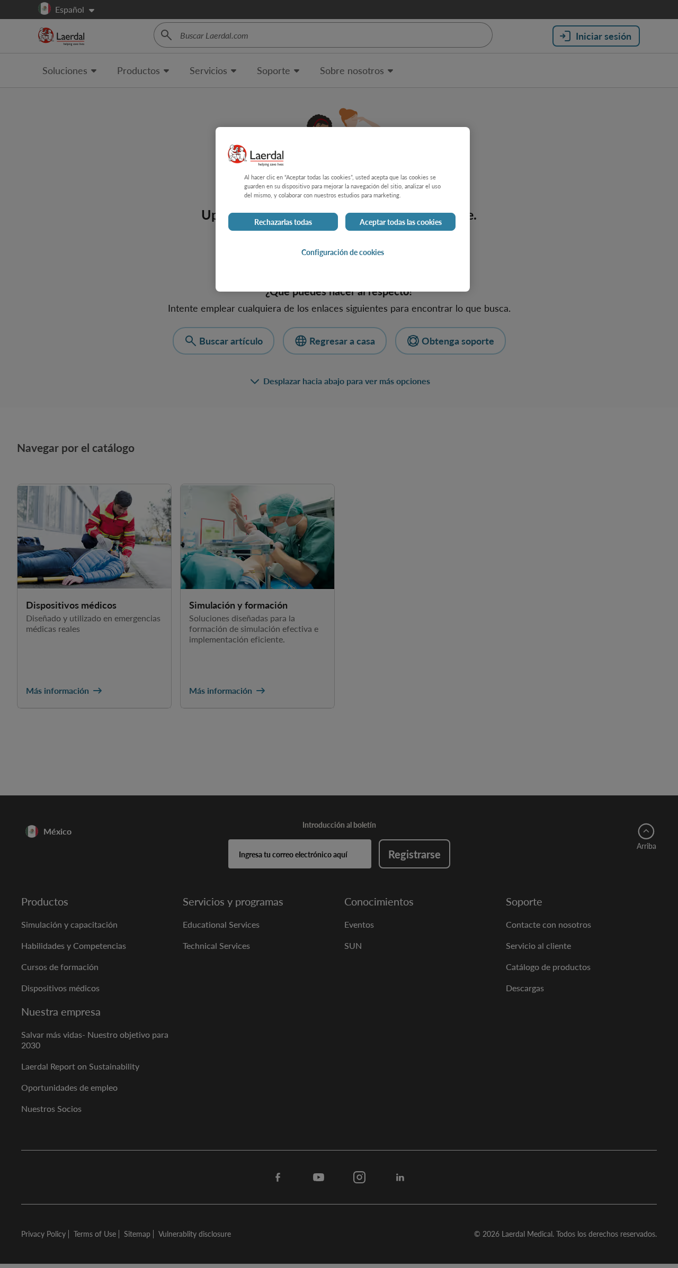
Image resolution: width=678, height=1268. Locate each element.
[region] (343, 209)
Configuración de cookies (342, 252)
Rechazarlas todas (283, 221)
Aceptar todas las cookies (401, 221)
